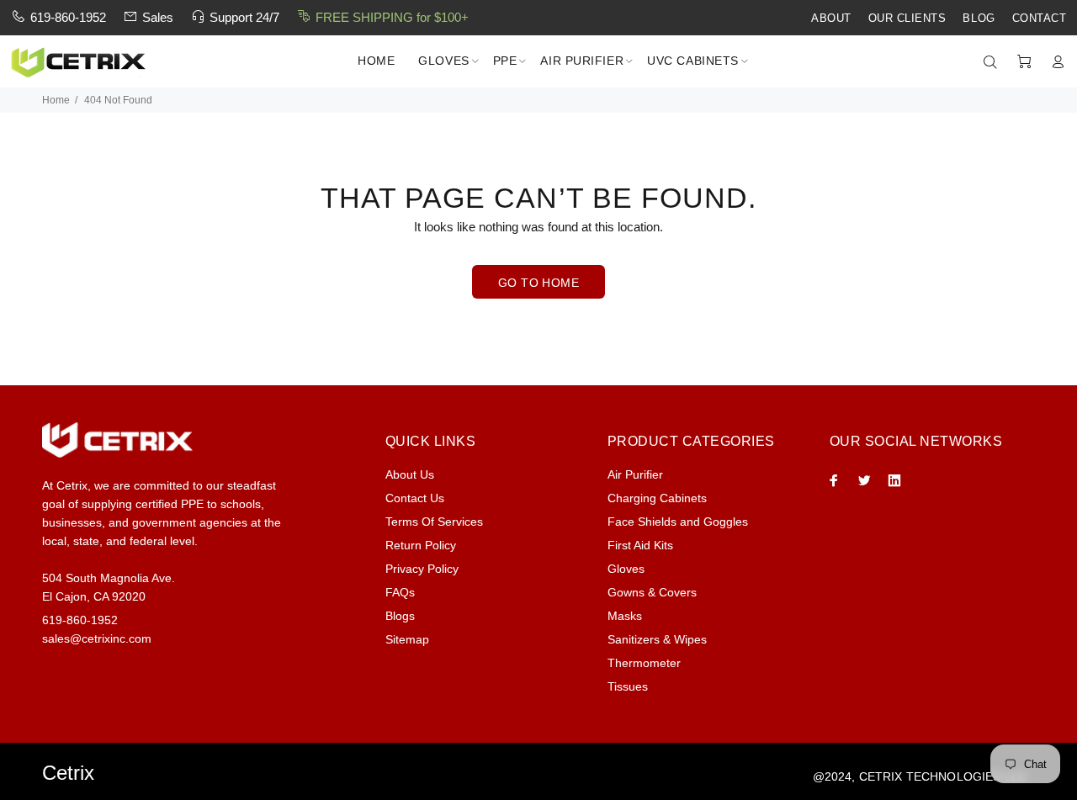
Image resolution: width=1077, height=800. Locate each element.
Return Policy (420, 545)
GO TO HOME (538, 282)
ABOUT (831, 18)
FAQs (400, 592)
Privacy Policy (422, 568)
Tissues (627, 686)
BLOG (979, 18)
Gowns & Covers (652, 592)
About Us (409, 474)
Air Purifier (635, 474)
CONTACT (1039, 18)
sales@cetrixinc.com (96, 638)
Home (56, 100)
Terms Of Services (434, 521)
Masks (624, 616)
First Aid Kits (640, 545)
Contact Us (414, 498)
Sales (157, 17)
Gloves (626, 568)
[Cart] (1024, 62)
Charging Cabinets (657, 498)
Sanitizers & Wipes (657, 639)
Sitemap (407, 639)
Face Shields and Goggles (677, 521)
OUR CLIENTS (907, 18)
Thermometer (644, 663)
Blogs (400, 616)
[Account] (1054, 62)
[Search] (993, 62)
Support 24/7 (244, 17)
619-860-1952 (68, 17)
